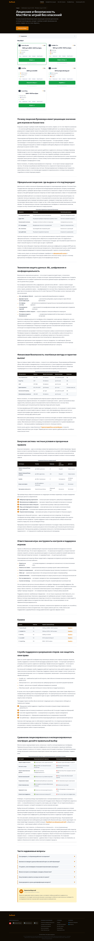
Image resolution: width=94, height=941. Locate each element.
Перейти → (62, 82)
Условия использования (46, 924)
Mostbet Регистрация (51, 2)
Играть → (32, 60)
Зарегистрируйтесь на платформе (51, 427)
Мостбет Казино (61, 2)
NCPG (35, 923)
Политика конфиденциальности (47, 922)
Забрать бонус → (62, 60)
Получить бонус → (32, 82)
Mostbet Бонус (70, 2)
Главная (42, 1)
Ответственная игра (45, 930)
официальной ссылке (59, 253)
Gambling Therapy (17, 923)
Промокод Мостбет (80, 2)
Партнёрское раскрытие (46, 926)
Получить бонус (22, 28)
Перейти (70, 628)
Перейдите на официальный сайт (56, 822)
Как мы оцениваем (45, 928)
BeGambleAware (27, 923)
